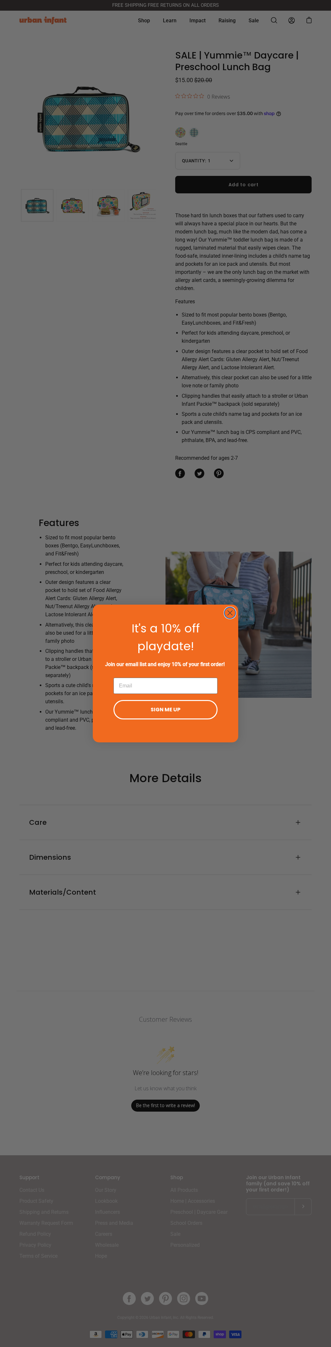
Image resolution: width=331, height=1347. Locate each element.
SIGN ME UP (165, 709)
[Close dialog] (230, 613)
